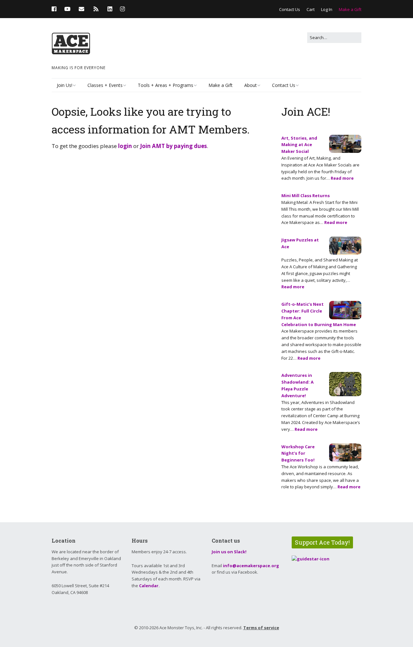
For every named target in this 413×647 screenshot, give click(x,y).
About (250, 85)
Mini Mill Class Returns (305, 195)
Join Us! (64, 85)
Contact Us (289, 9)
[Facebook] (56, 9)
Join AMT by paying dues (173, 146)
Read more (342, 178)
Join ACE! (305, 111)
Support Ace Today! (322, 542)
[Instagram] (122, 9)
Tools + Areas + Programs (165, 85)
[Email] (81, 9)
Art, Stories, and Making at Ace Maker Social (299, 144)
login (125, 146)
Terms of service (261, 628)
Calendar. (149, 586)
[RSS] (96, 9)
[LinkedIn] (110, 9)
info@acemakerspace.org (251, 565)
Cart (311, 9)
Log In (326, 9)
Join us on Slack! (229, 552)
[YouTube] (67, 9)
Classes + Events (105, 85)
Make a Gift (350, 9)
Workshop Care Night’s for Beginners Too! (298, 453)
